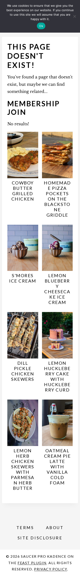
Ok (41, 26)
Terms (25, 527)
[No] (74, 16)
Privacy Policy (50, 569)
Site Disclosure (40, 537)
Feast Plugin (32, 563)
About (55, 527)
